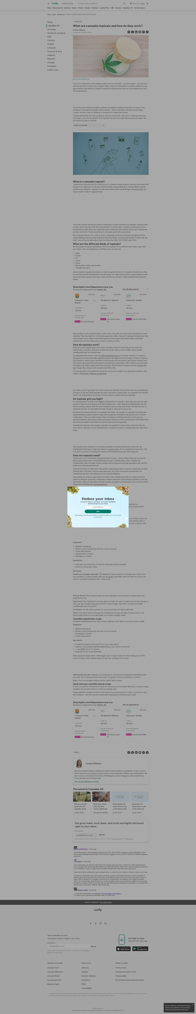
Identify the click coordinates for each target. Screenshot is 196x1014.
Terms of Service (114, 515)
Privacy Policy (176, 1009)
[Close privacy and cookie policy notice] (193, 1004)
